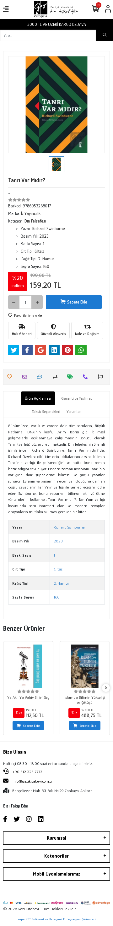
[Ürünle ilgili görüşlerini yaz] (41, 377)
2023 (58, 541)
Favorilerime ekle (27, 315)
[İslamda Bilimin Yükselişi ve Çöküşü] (84, 666)
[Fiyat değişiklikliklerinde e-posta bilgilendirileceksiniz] (72, 377)
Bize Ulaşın (14, 752)
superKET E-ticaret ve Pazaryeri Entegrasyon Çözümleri (57, 919)
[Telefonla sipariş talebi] (86, 377)
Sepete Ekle (77, 301)
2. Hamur (61, 583)
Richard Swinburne (69, 527)
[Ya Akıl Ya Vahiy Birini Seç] (28, 666)
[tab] (38, 398)
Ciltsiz (58, 569)
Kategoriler (56, 856)
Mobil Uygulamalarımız (56, 874)
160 (57, 597)
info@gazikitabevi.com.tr (32, 781)
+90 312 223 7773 (27, 771)
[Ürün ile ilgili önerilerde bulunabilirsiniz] (101, 377)
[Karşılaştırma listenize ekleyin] (56, 377)
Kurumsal (56, 838)
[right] (106, 688)
